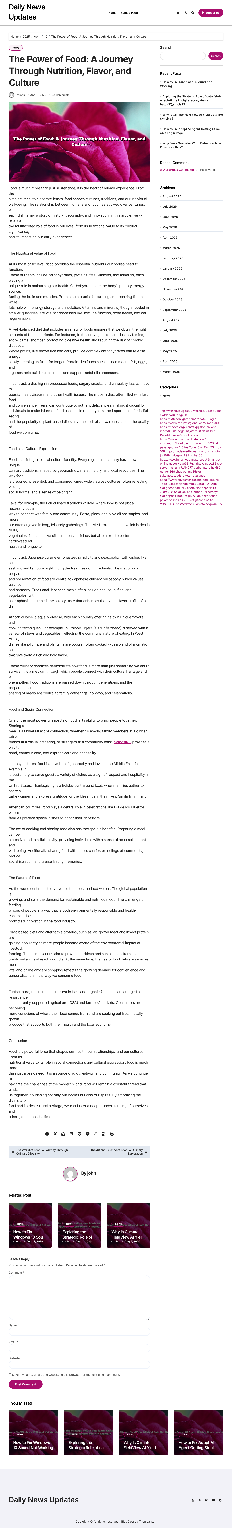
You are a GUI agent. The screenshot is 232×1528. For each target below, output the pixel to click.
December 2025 (174, 279)
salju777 (190, 496)
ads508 (183, 500)
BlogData (127, 1521)
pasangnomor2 (170, 447)
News (16, 47)
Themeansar (147, 1521)
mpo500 (213, 423)
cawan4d (177, 435)
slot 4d (208, 500)
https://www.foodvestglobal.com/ (183, 423)
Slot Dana (214, 411)
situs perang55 (186, 471)
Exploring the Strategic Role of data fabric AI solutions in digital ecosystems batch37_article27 (191, 100)
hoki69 (216, 467)
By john (20, 94)
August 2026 (172, 196)
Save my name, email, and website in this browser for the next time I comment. (66, 1374)
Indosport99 (179, 455)
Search (166, 47)
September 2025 (174, 310)
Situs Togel (189, 447)
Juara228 (166, 492)
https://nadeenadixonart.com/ (186, 451)
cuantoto (199, 504)
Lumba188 (195, 455)
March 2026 (171, 248)
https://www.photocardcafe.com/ (183, 439)
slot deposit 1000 (207, 488)
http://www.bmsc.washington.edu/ (183, 459)
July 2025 (170, 330)
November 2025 (174, 289)
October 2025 (172, 299)
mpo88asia (196, 483)
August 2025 (172, 320)
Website (14, 1358)
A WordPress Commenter (177, 169)
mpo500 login (206, 419)
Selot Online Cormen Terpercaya (196, 492)
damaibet (208, 431)
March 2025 (171, 371)
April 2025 (170, 361)
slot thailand (208, 427)
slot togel (179, 431)
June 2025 (170, 340)
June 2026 (170, 217)
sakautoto (166, 475)
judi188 (165, 455)
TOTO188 (211, 483)
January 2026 (172, 268)
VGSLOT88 (167, 504)
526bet (213, 443)
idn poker (203, 496)
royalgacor (199, 475)
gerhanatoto (202, 467)
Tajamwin (166, 411)
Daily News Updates (44, 1499)
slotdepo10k (168, 415)
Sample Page (129, 12)
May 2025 (170, 351)
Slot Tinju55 (206, 447)
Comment (16, 1272)
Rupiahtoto (196, 463)
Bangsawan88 (178, 483)
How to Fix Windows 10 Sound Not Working (30, 1237)
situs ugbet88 (183, 411)
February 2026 (173, 258)
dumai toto (200, 443)
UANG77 (187, 467)
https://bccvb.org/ (172, 427)
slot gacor (185, 443)
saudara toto (182, 475)
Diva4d (165, 435)
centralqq (192, 427)
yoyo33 (183, 463)
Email (13, 1342)
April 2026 (170, 237)
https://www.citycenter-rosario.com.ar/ (186, 480)
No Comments (60, 94)
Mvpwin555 (214, 504)
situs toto (213, 451)
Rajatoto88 (193, 431)
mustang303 (168, 443)
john (91, 1173)
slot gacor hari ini (172, 488)
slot (198, 471)
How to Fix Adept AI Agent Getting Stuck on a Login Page (197, 1447)
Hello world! (208, 169)
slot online (191, 435)
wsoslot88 (200, 411)
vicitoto (190, 488)
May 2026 (170, 227)
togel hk (182, 415)
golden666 (167, 471)
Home (112, 12)
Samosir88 (122, 742)
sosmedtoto (184, 504)
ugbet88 (210, 463)
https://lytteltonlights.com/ (178, 419)
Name (14, 1325)
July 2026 (170, 206)
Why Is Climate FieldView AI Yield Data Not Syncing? (128, 1237)
